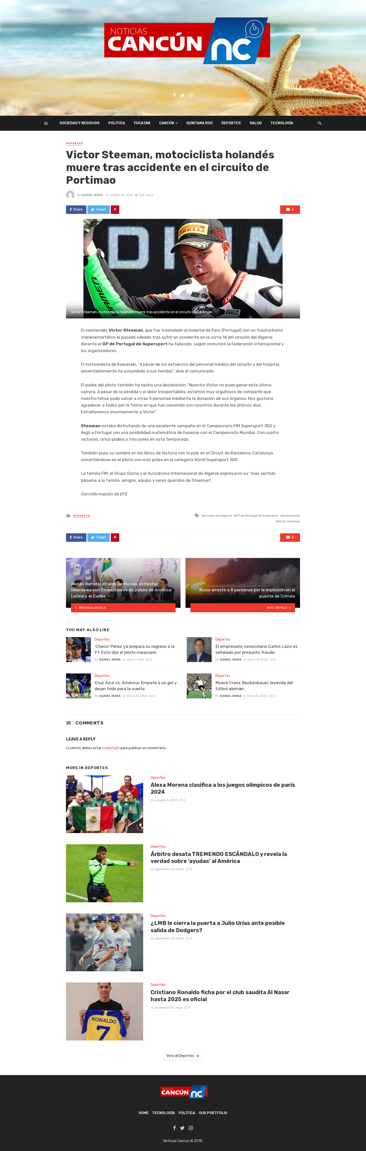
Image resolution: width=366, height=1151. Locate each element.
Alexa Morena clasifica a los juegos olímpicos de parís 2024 (223, 788)
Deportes (231, 123)
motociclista (291, 515)
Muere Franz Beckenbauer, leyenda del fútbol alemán (254, 685)
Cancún (166, 123)
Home (144, 1113)
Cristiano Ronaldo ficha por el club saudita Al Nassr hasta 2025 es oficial (220, 995)
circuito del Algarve (218, 515)
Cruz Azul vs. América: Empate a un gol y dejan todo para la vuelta (136, 685)
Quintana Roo (199, 123)
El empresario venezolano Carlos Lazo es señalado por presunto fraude (256, 649)
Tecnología (281, 123)
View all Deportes (180, 1056)
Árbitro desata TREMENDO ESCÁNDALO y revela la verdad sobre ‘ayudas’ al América (219, 857)
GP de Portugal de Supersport (257, 515)
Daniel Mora (92, 195)
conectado (111, 748)
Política (116, 123)
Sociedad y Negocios (80, 123)
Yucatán (142, 123)
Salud (255, 123)
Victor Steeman (289, 521)
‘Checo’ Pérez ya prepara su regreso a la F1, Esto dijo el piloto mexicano (135, 649)
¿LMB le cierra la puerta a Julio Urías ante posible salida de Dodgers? (218, 926)
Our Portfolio (213, 1113)
